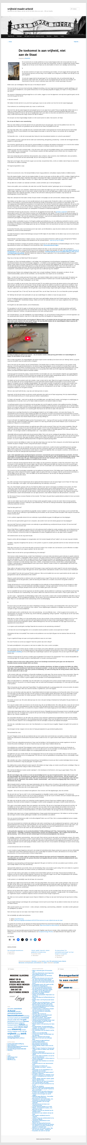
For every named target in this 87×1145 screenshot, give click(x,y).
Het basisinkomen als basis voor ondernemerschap (41, 1104)
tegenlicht (9, 1031)
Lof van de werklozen (38, 1022)
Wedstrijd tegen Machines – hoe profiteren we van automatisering (42, 1097)
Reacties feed (10, 1058)
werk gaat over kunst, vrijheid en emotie (34, 36)
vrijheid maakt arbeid (20, 8)
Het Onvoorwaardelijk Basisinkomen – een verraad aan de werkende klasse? (42, 987)
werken (17, 1036)
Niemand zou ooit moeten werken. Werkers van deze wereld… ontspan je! (42, 1129)
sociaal (23, 1029)
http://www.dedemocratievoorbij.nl (49, 925)
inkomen (26, 1021)
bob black (10, 1018)
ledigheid (21, 1023)
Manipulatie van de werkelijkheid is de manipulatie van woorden (42, 1070)
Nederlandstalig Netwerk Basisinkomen (17, 1046)
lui (18, 1025)
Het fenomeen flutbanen (38, 1029)
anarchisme (18, 1008)
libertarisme (22, 962)
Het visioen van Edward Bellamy (40, 992)
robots (20, 1027)
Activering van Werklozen (39, 1007)
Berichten (49, 36)
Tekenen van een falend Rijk (39, 1032)
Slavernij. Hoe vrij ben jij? (39, 1013)
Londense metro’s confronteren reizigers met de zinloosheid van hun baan (43, 1009)
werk (23, 1033)
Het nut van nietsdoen (38, 1086)
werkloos (21, 1038)
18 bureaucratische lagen (51, 245)
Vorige (9, 41)
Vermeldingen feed (12, 1057)
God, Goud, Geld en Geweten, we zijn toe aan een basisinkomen (43, 1056)
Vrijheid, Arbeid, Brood (38, 1041)
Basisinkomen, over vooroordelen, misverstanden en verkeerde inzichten (42, 1099)
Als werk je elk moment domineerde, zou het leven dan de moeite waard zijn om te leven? (43, 982)
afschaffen (10, 1008)
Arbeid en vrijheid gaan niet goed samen (43, 1087)
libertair (64, 961)
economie (25, 1018)
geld (24, 1019)
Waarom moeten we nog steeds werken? (43, 1072)
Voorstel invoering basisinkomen (41, 1018)
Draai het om (11, 36)
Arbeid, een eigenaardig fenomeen (41, 1123)
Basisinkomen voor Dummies (40, 1044)
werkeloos (10, 1036)
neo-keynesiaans (29, 962)
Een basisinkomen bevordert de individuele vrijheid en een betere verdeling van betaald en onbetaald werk (43, 1126)
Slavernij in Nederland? (38, 1052)
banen (20, 1013)
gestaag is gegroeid (61, 211)
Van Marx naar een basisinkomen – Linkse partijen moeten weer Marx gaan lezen (43, 1003)
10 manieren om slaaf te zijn (39, 1066)
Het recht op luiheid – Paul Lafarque (41, 1017)
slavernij (16, 1029)
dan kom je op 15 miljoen (57, 240)
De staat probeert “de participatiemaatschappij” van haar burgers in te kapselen (64, 952)
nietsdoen (10, 1027)
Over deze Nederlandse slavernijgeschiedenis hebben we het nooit (43, 973)
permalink (56, 962)
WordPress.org (11, 1059)
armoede (18, 1011)
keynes (60, 961)
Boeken (56, 36)
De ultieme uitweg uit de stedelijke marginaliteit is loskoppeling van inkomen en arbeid (43, 1076)
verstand (20, 1031)
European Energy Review (46, 931)
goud (17, 1021)
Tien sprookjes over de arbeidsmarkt (42, 1015)
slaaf (25, 1027)
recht (15, 1027)
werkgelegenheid (13, 1038)
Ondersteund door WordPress (43, 1139)
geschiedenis (11, 1021)
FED (50, 961)
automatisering (12, 1013)
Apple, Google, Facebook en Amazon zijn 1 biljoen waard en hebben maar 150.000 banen (43, 1049)
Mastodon (10, 1050)
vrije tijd (24, 1031)
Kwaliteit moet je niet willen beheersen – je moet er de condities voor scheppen (43, 1092)
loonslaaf (10, 1025)
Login (9, 1055)
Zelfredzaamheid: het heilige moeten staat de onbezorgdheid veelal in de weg (43, 1020)
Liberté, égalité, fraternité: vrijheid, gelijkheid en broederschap (43, 1079)
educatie (9, 1019)
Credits (62, 36)
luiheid (22, 1025)
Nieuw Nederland (11, 1045)
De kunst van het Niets (38, 993)
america (44, 961)
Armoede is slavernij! (38, 1073)
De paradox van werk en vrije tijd (41, 1130)
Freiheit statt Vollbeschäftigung (15, 1043)
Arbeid (11, 1011)
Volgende (77, 41)
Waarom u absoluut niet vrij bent (41, 1036)
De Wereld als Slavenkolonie (39, 985)
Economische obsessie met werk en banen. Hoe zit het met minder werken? (42, 979)
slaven (9, 1029)
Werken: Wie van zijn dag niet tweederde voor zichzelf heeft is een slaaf (43, 1081)
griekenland (55, 961)
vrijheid (11, 1033)
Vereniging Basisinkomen (14, 1047)
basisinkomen (15, 1015)
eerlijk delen (16, 1019)
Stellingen (19, 36)
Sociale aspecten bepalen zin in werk (42, 1106)
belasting (26, 1016)
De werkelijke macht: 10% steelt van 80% (43, 984)
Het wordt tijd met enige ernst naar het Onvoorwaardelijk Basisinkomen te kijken (43, 1005)
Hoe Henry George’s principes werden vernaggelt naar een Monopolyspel (42, 990)
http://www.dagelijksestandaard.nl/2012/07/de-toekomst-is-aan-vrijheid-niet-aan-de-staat (38, 920)
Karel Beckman (19, 919)
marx (26, 1025)
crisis (47, 961)
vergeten (14, 1031)
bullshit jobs (17, 1018)
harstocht (20, 1021)
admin (45, 962)
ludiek (15, 1025)
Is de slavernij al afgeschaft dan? (41, 1040)
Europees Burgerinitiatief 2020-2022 (16, 1048)
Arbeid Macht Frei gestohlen (39, 1016)
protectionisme (37, 962)
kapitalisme (10, 1023)
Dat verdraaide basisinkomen (15, 950)
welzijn (18, 1034)
